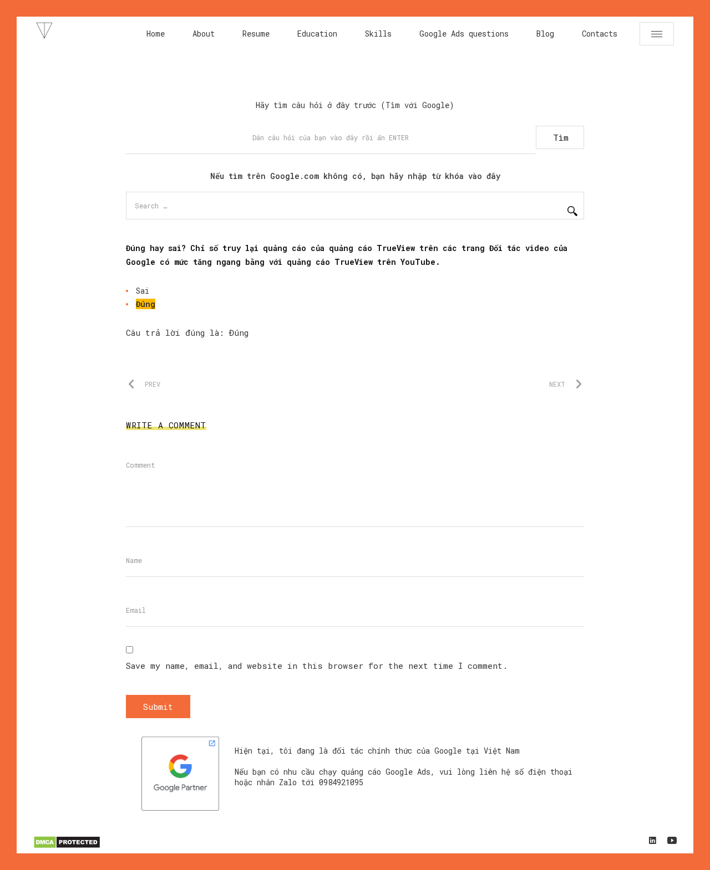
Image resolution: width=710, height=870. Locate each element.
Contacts (599, 33)
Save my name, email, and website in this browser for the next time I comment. (317, 665)
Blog (545, 33)
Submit (158, 706)
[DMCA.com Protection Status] (66, 846)
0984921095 (341, 782)
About (203, 33)
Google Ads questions (464, 33)
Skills (378, 33)
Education (317, 33)
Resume (256, 33)
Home (155, 33)
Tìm (561, 137)
